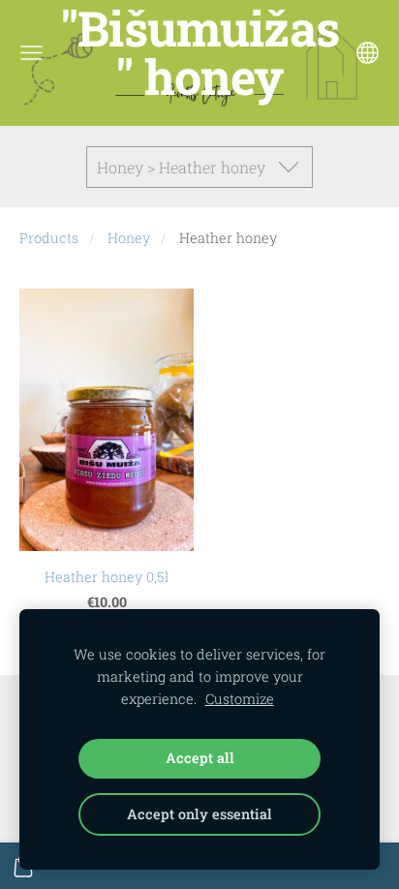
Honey (128, 238)
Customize (239, 699)
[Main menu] (31, 52)
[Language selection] (367, 52)
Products (48, 238)
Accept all (200, 758)
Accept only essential (199, 814)
